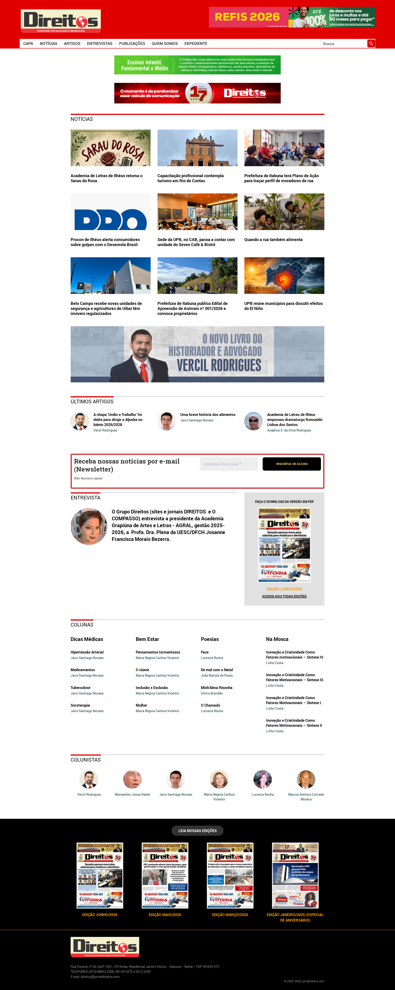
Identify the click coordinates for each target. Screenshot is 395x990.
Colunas (82, 624)
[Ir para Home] (61, 20)
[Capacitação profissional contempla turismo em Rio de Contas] (197, 148)
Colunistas (86, 759)
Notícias (48, 43)
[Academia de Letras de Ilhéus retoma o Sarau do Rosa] (111, 148)
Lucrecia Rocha (212, 658)
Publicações (132, 43)
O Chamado (210, 705)
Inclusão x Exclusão (152, 687)
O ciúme (142, 669)
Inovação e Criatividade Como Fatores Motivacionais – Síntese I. (294, 700)
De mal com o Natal (217, 669)
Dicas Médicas (87, 639)
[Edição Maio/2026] (165, 876)
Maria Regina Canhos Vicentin (157, 658)
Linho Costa (274, 663)
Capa (28, 43)
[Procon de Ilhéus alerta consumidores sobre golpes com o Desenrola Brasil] (111, 211)
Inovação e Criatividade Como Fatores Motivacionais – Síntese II (294, 723)
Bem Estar (147, 639)
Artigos (72, 43)
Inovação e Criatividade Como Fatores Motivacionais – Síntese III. (295, 677)
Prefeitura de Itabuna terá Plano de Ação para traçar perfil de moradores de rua (281, 178)
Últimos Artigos (92, 401)
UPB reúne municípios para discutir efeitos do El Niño (283, 306)
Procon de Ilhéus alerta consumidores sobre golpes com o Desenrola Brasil (105, 242)
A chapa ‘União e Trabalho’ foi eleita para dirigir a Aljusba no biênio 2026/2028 (117, 419)
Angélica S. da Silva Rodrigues (289, 430)
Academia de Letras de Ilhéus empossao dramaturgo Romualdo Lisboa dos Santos (295, 419)
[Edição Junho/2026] (284, 545)
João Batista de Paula (217, 675)
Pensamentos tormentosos (158, 652)
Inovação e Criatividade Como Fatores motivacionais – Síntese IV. (295, 655)
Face (204, 652)
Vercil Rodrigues (105, 430)
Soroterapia (80, 705)
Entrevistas (99, 43)
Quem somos (165, 43)
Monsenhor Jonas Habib (132, 794)
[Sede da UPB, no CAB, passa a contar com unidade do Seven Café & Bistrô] (197, 211)
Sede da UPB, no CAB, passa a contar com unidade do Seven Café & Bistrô (196, 242)
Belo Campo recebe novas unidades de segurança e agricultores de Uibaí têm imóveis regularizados (106, 308)
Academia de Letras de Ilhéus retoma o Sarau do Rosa (106, 178)
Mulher (141, 705)
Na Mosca (277, 639)
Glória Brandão (212, 693)
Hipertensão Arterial (87, 652)
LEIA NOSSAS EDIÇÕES (198, 830)
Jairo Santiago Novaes (196, 420)
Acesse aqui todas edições (284, 596)
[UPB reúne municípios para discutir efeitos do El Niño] (284, 275)
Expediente (195, 43)
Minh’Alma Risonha (216, 687)
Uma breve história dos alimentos (207, 414)
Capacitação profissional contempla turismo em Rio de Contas (190, 178)
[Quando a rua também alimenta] (284, 211)
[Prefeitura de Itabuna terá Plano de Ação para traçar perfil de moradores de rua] (284, 148)
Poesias (210, 639)
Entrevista (85, 497)
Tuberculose (80, 687)
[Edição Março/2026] (230, 876)
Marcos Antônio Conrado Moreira (306, 796)
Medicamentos (83, 669)
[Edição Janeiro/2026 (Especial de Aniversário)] (295, 876)
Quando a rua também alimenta (273, 239)
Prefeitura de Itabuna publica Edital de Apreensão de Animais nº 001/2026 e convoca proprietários (192, 308)
